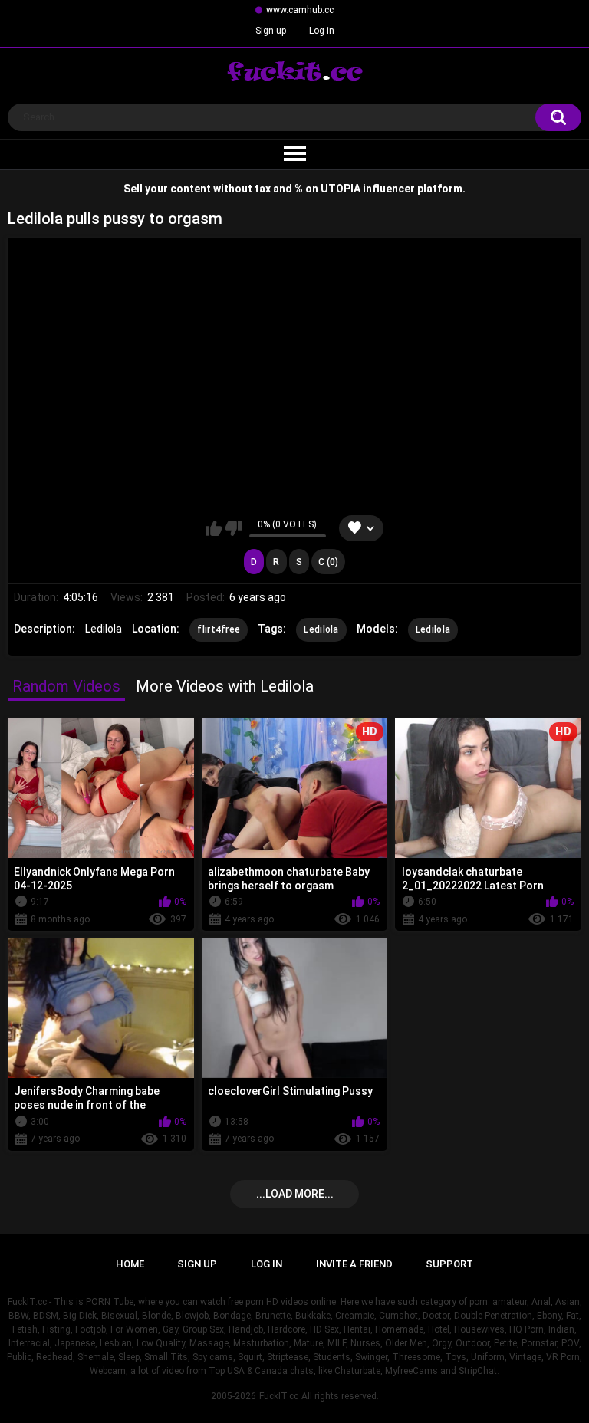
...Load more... (295, 1194)
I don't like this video (233, 528)
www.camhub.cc (300, 10)
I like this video (214, 528)
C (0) (328, 562)
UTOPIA (340, 188)
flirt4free (218, 629)
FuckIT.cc (278, 1396)
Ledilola (321, 629)
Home (130, 1264)
